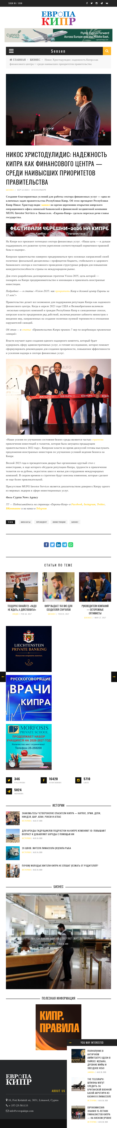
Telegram (41, 508)
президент (41, 522)
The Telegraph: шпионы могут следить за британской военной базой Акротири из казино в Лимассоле (99, 1087)
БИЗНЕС (35, 60)
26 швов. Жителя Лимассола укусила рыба (46, 848)
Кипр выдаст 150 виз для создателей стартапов (58, 607)
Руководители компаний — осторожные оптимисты (95, 609)
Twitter (101, 504)
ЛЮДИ (15, 614)
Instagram (90, 504)
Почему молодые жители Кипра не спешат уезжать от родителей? (60, 865)
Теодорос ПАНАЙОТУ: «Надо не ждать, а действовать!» (22, 607)
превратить (62, 291)
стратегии (97, 439)
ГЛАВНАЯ (19, 60)
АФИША (91, 1072)
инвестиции (59, 522)
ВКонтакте (13, 508)
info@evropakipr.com (21, 1111)
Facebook (76, 504)
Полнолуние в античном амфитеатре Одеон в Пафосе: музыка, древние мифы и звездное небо (99, 1059)
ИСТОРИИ (91, 1100)
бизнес (74, 522)
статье (26, 329)
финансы (25, 522)
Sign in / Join (15, 3)
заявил (45, 205)
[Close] (70, 1042)
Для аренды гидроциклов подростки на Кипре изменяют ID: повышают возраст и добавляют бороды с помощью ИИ (64, 832)
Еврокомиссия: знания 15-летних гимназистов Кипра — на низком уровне (99, 1112)
